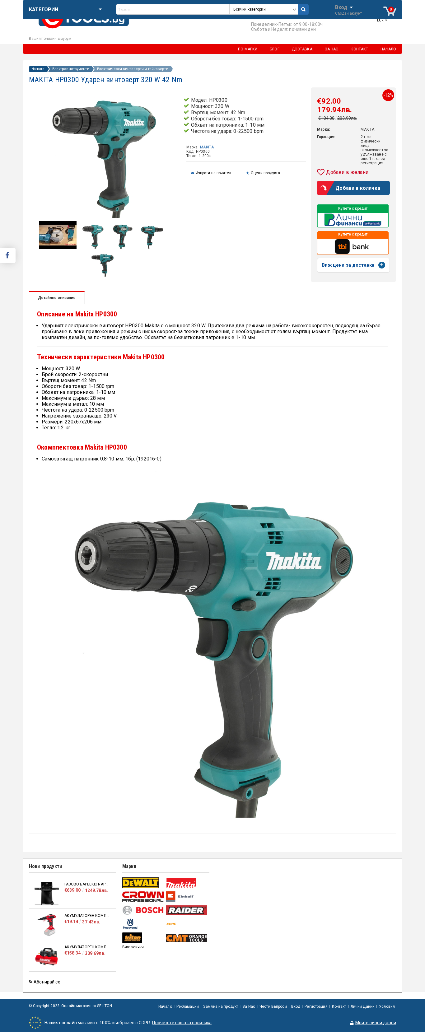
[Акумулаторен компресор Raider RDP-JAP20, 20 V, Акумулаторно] (46, 925)
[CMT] (187, 938)
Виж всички (133, 947)
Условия (387, 1006)
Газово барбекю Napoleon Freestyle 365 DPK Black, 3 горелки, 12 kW (87, 884)
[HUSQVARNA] (143, 923)
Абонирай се (47, 981)
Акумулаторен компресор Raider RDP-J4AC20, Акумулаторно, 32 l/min (87, 947)
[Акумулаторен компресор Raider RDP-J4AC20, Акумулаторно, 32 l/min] (46, 956)
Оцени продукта (265, 173)
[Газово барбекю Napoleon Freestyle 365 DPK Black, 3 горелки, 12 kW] (46, 893)
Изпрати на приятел (213, 173)
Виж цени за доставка (348, 265)
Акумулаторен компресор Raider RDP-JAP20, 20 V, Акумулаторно (87, 915)
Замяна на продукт (220, 1006)
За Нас (248, 1006)
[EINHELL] (187, 896)
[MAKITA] (187, 882)
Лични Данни (363, 1006)
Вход (341, 6)
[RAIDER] (187, 910)
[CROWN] (143, 896)
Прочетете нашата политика (182, 1022)
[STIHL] (187, 923)
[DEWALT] (143, 882)
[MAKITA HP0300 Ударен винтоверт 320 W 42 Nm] (93, 247)
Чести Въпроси (273, 1006)
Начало (37, 69)
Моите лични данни (375, 1022)
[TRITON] (143, 937)
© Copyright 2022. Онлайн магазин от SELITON (70, 1006)
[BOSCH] (143, 910)
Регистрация (316, 1006)
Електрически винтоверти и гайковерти (132, 69)
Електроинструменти (70, 69)
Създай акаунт (348, 13)
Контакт (339, 1006)
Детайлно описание (57, 298)
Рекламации (187, 1006)
